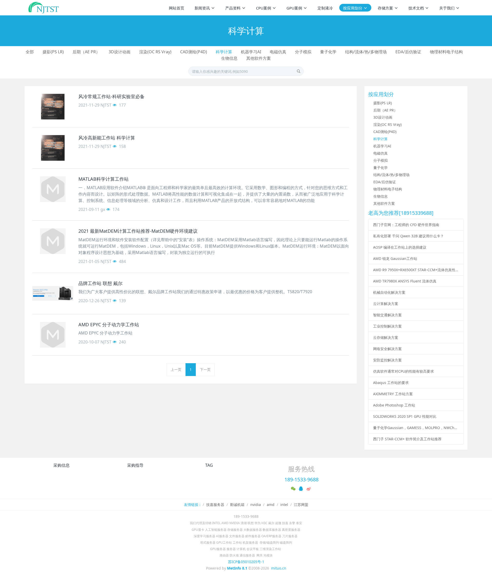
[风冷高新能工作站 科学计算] (52, 148)
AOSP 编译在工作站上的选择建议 (399, 247)
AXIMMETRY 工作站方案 (393, 393)
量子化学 (328, 52)
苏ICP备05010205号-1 (246, 561)
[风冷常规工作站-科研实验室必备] (52, 106)
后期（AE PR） (86, 52)
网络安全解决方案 (387, 348)
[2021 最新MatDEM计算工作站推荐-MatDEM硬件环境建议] (52, 241)
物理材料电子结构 (446, 52)
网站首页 (176, 8)
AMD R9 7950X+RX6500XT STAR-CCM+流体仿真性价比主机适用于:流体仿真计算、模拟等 (416, 269)
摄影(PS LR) (53, 52)
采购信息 (61, 465)
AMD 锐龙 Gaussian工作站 (395, 258)
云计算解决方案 (385, 303)
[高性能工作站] (44, 7)
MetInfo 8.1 (237, 568)
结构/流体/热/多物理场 (366, 52)
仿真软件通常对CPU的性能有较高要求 (403, 371)
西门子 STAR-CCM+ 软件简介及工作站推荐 (407, 438)
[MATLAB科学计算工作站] (52, 189)
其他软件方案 (258, 58)
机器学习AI (251, 52)
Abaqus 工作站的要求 (391, 382)
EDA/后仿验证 (408, 52)
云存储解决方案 (385, 337)
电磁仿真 (278, 52)
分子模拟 (303, 52)
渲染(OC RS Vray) (155, 52)
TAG (209, 465)
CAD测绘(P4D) (193, 52)
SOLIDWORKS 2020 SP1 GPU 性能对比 (404, 416)
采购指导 (135, 465)
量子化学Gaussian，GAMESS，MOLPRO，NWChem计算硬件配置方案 (416, 427)
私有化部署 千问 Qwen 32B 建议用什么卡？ (408, 235)
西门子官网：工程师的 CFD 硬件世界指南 (406, 224)
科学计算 (224, 52)
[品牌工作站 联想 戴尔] (52, 293)
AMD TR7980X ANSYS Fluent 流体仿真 (404, 281)
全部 (30, 52)
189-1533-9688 (301, 479)
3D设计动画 (119, 52)
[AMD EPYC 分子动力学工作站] (52, 335)
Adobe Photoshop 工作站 (394, 405)
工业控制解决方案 (387, 326)
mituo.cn (278, 568)
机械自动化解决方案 (389, 292)
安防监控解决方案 (387, 360)
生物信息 (229, 58)
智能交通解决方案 (387, 314)
